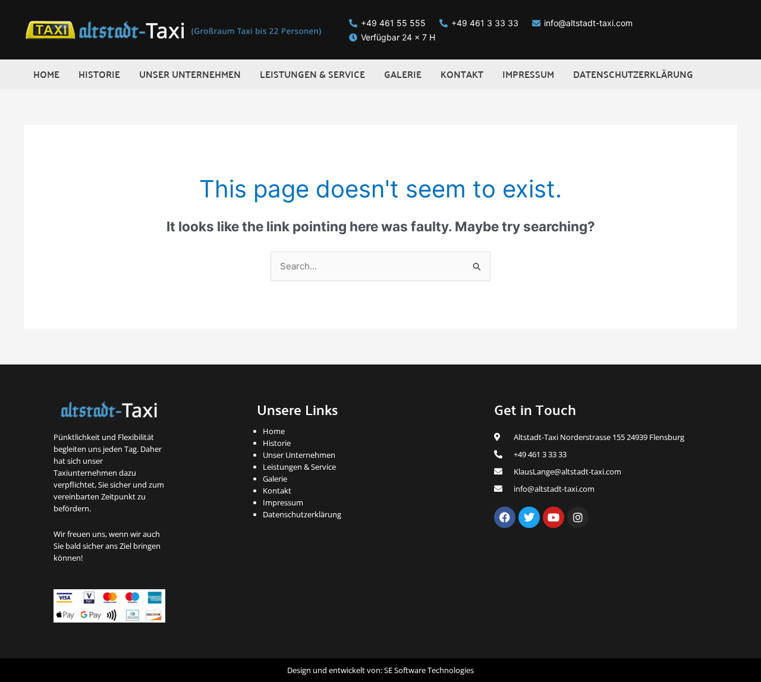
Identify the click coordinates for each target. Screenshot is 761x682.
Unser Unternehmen (299, 455)
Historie (277, 443)
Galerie (275, 478)
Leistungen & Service (299, 466)
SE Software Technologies (429, 670)
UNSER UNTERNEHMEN (190, 74)
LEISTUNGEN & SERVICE (312, 74)
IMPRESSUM (528, 74)
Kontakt (277, 490)
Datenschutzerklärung (302, 514)
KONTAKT (462, 74)
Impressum (283, 502)
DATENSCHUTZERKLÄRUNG (633, 74)
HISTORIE (99, 74)
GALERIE (403, 74)
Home (274, 431)
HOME (46, 74)
